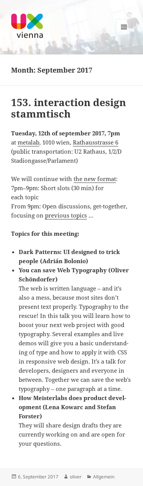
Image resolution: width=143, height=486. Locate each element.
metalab (28, 142)
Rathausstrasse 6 (95, 142)
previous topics (66, 215)
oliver (76, 476)
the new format (95, 179)
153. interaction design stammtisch (68, 108)
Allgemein (103, 476)
